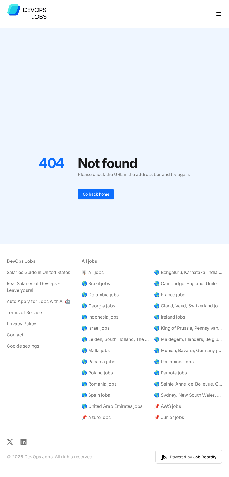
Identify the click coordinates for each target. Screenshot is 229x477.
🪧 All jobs (93, 272)
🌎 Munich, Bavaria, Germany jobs (188, 350)
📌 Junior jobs (169, 417)
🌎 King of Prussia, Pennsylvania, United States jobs (188, 328)
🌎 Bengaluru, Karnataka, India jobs (188, 272)
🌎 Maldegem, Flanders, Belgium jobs (188, 339)
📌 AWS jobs (167, 406)
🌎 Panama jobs (98, 361)
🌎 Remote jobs (170, 372)
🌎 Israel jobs (95, 328)
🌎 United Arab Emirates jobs (112, 406)
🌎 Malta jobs (96, 350)
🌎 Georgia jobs (98, 306)
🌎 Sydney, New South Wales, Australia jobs (188, 395)
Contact (15, 335)
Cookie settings (23, 346)
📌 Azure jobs (96, 417)
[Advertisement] (114, 70)
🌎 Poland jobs (97, 372)
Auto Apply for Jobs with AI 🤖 (38, 301)
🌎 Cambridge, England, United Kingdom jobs (188, 283)
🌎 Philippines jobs (174, 361)
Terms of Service (24, 312)
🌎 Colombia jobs (100, 294)
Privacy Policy (21, 323)
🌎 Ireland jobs (169, 317)
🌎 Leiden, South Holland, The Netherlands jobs (116, 339)
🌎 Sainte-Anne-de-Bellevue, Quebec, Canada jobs (188, 384)
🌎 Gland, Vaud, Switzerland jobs (188, 306)
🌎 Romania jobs (99, 384)
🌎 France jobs (169, 294)
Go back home (96, 194)
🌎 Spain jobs (96, 395)
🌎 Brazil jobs (96, 283)
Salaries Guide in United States (38, 272)
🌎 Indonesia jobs (100, 317)
